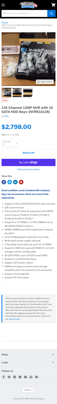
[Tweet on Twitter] (9, 182)
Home (5, 22)
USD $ (27, 390)
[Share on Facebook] (4, 182)
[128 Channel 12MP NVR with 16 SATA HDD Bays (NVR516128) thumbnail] (6, 92)
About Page (14, 319)
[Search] (51, 13)
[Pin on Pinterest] (21, 182)
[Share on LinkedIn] (15, 182)
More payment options (29, 169)
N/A (7, 116)
